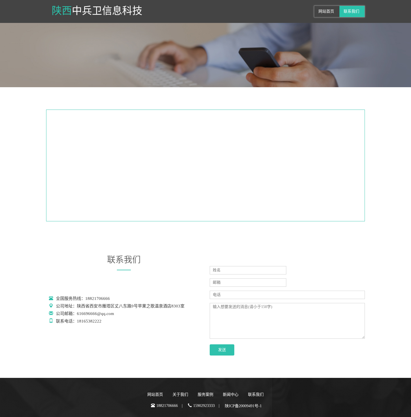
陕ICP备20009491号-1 (243, 406)
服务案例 (205, 394)
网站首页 (326, 11)
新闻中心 (230, 394)
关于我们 (180, 394)
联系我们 (351, 11)
